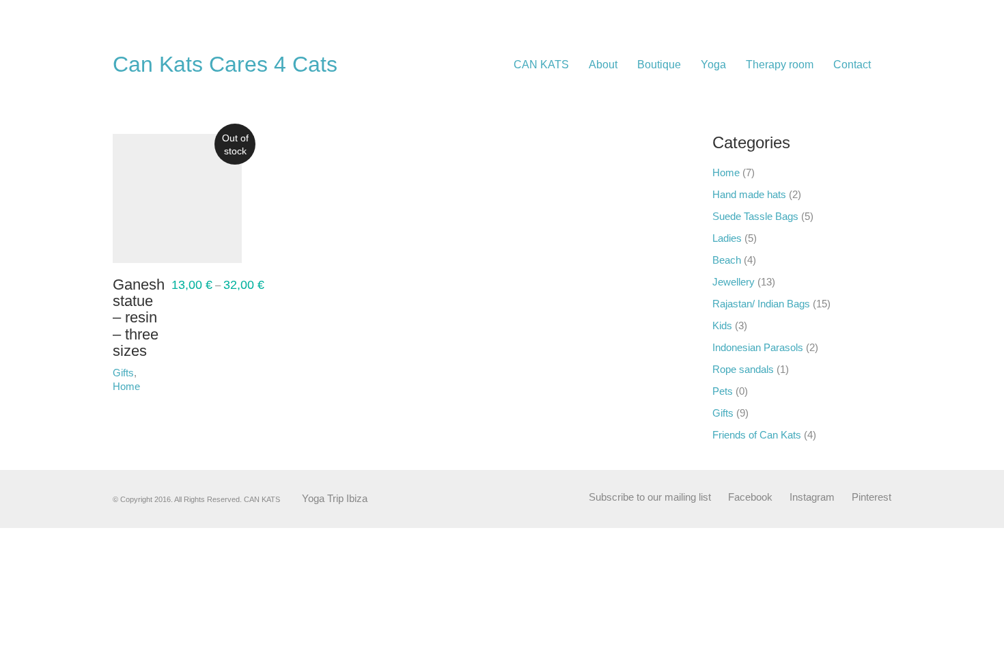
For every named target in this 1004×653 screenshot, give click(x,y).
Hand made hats (749, 194)
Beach (726, 260)
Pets (722, 391)
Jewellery (733, 282)
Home (726, 172)
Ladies (727, 238)
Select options (129, 377)
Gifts (723, 413)
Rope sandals (743, 369)
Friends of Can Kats (756, 435)
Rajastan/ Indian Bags (761, 303)
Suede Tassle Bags (755, 216)
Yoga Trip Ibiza (334, 498)
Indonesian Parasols (757, 347)
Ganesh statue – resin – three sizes (139, 318)
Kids (722, 325)
